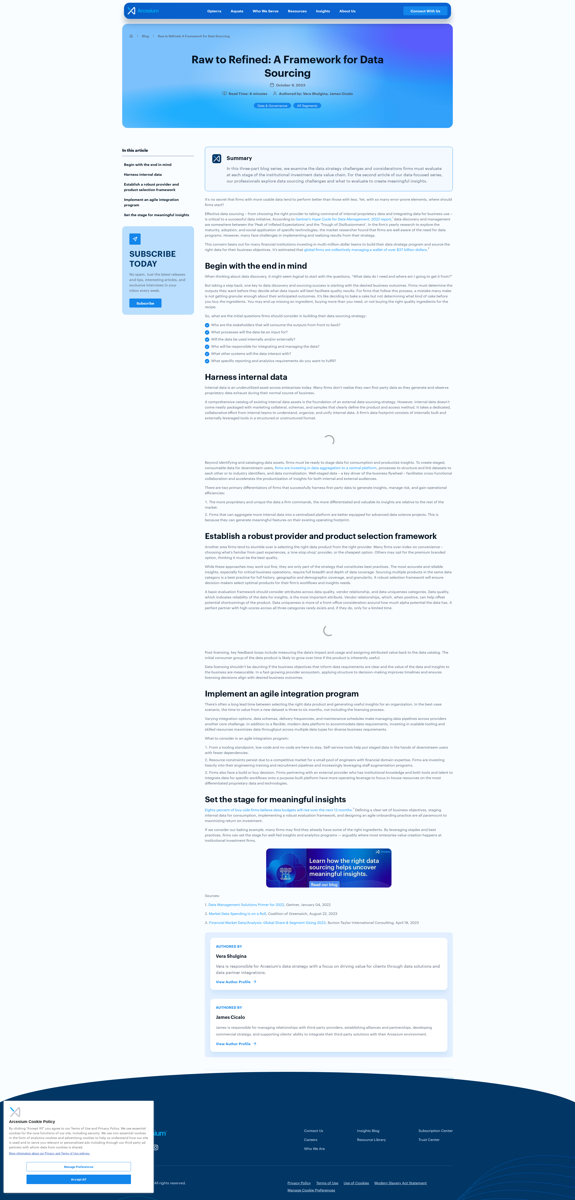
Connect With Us (425, 10)
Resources (297, 10)
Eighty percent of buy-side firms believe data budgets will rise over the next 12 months (278, 809)
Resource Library (371, 1139)
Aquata (237, 10)
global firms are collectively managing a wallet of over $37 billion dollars (365, 249)
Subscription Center (435, 1130)
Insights (323, 10)
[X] (410, 1082)
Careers (310, 1139)
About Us (347, 10)
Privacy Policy (299, 1182)
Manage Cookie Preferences (311, 1190)
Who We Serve (266, 10)
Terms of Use (327, 1182)
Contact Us (313, 1130)
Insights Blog (368, 1130)
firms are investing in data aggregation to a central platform (326, 467)
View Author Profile (233, 981)
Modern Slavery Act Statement (400, 1182)
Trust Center (429, 1139)
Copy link (390, 1081)
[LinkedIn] (445, 1082)
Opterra (214, 10)
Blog (145, 36)
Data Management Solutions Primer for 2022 (246, 904)
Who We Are (314, 1148)
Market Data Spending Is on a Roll (237, 913)
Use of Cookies (356, 1182)
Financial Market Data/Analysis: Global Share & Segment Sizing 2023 (267, 922)
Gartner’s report (343, 219)
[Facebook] (427, 1082)
